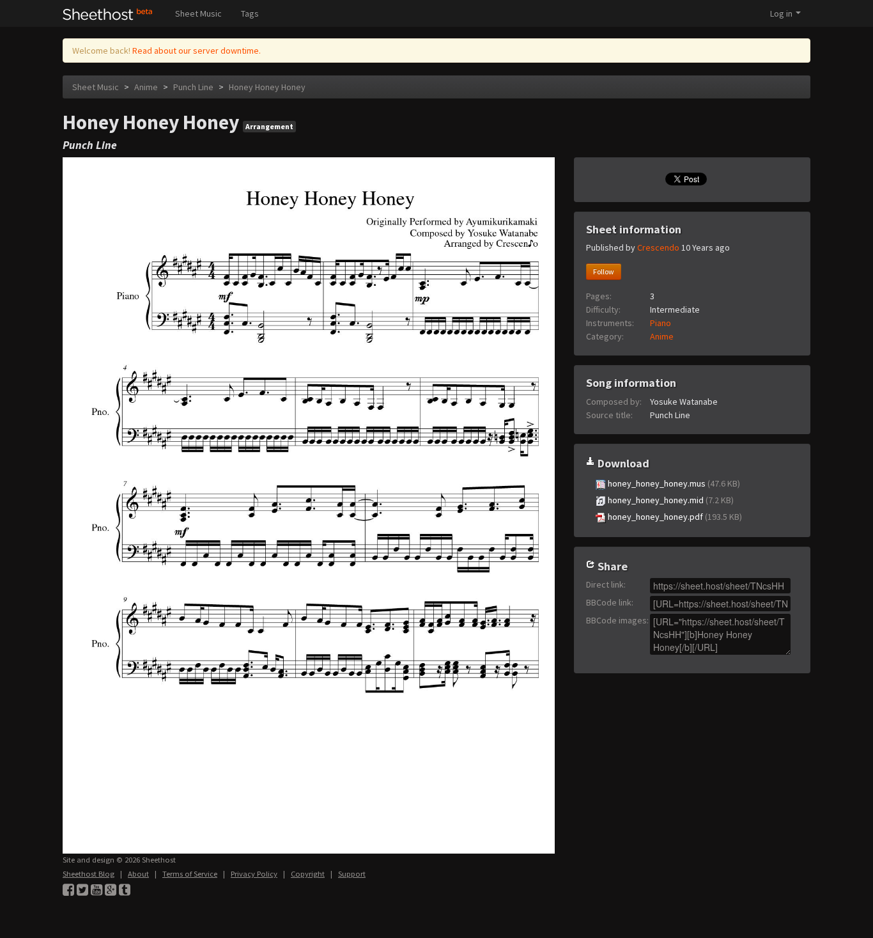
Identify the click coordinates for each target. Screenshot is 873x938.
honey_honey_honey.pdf (674, 516)
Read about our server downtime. (196, 50)
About (138, 874)
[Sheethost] (108, 13)
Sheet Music (198, 13)
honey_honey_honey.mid (670, 500)
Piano (660, 323)
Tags (250, 13)
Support (352, 874)
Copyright (308, 874)
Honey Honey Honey (267, 87)
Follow (603, 271)
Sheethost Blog (88, 874)
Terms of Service (189, 874)
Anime (146, 87)
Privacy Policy (254, 874)
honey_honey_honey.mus (673, 483)
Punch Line (193, 87)
